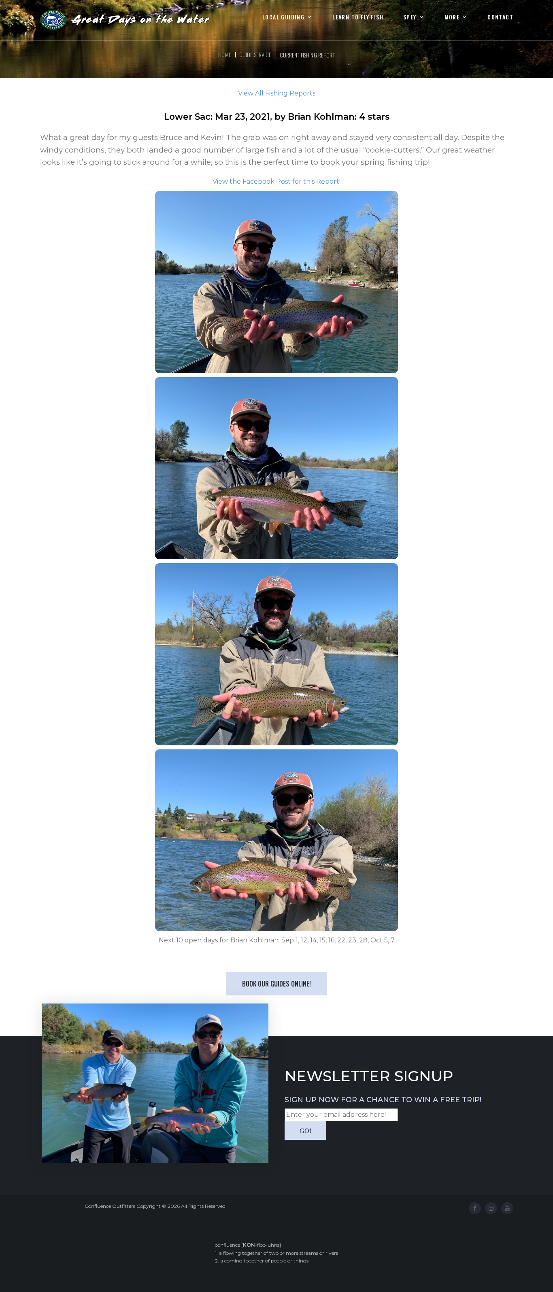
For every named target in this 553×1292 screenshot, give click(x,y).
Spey (410, 17)
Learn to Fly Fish (357, 17)
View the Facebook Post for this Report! (276, 181)
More (452, 17)
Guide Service (255, 54)
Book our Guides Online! (276, 984)
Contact (500, 17)
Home (224, 54)
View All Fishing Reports (276, 93)
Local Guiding (283, 17)
